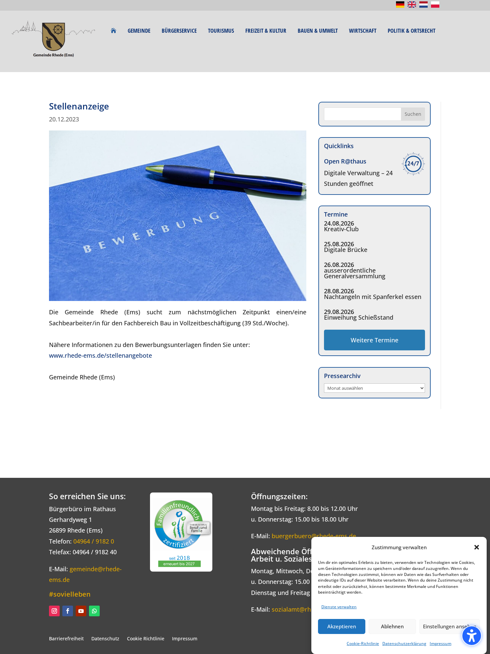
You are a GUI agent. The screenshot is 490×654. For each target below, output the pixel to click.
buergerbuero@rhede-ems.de (314, 536)
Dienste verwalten (339, 606)
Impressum (440, 643)
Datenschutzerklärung (404, 643)
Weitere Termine (374, 340)
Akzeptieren (341, 626)
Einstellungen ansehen (449, 626)
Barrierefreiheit (66, 638)
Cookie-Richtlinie (363, 643)
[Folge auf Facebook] (67, 611)
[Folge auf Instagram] (54, 611)
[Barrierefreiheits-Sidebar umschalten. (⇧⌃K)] (472, 636)
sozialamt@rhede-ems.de (308, 609)
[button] (476, 547)
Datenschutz (105, 638)
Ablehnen (392, 626)
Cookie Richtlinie (145, 638)
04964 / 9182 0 (93, 541)
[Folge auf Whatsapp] (94, 611)
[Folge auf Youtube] (81, 611)
